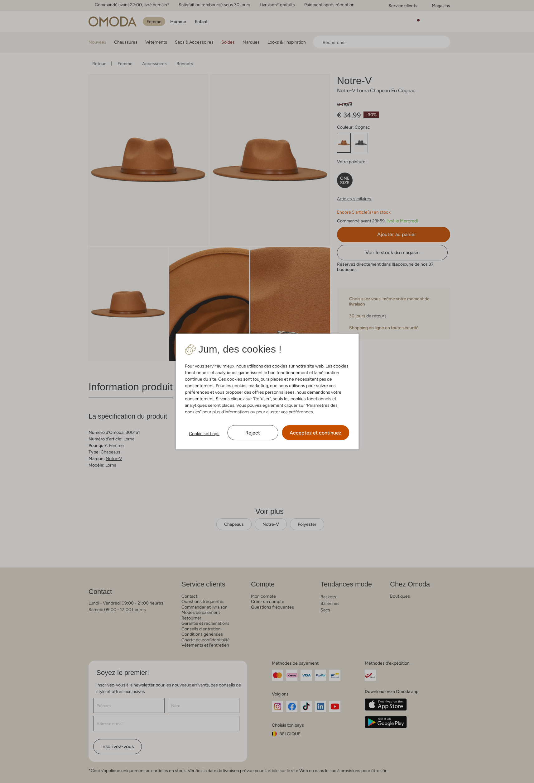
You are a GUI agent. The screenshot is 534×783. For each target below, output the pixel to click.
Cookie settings (204, 433)
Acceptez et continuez (315, 433)
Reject (252, 433)
